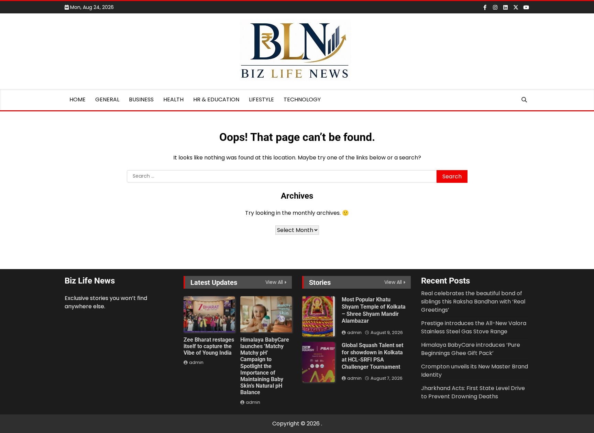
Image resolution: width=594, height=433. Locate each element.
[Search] (524, 100)
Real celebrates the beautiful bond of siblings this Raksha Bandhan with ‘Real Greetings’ (473, 301)
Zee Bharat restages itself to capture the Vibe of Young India (209, 346)
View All (274, 282)
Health (173, 99)
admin (196, 362)
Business (141, 99)
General (107, 99)
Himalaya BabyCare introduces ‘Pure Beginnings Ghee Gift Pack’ (470, 349)
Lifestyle (261, 99)
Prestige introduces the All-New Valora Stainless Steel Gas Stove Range (473, 327)
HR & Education (216, 99)
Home (77, 99)
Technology (302, 99)
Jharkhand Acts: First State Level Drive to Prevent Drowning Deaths (473, 392)
